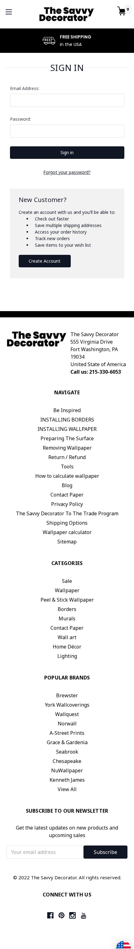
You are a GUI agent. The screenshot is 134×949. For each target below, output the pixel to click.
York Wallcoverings (67, 704)
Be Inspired (67, 410)
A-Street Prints (67, 732)
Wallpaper (67, 590)
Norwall (67, 723)
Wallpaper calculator (67, 532)
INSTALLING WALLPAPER (67, 429)
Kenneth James (67, 779)
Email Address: (24, 88)
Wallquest (67, 714)
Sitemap (67, 541)
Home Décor (67, 646)
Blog (67, 485)
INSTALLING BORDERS (67, 419)
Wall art (67, 637)
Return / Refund (67, 457)
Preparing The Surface (67, 438)
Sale (67, 581)
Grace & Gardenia (67, 742)
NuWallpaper (67, 770)
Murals (67, 618)
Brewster (67, 695)
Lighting (67, 656)
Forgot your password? (67, 172)
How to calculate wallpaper (67, 475)
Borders (67, 609)
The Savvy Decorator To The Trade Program (67, 513)
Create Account (44, 261)
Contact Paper (67, 494)
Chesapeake (67, 761)
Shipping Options (67, 522)
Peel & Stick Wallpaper (67, 599)
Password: (20, 119)
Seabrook (67, 751)
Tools (67, 466)
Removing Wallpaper (67, 447)
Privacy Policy (67, 504)
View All (67, 789)
